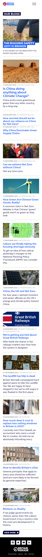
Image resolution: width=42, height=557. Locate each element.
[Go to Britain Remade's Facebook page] (12, 543)
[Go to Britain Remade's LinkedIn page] (29, 543)
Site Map (31, 554)
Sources (20, 554)
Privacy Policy (12, 554)
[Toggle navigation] (36, 4)
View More (10, 533)
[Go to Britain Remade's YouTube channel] (23, 543)
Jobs (25, 554)
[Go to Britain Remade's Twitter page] (18, 543)
